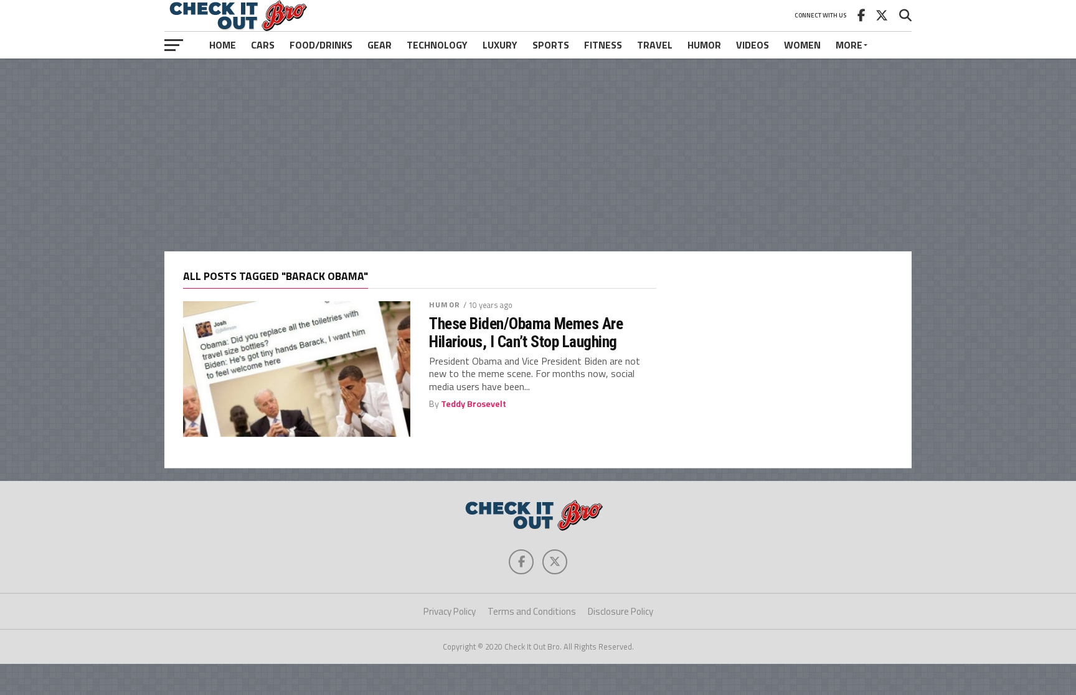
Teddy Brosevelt (473, 404)
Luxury (500, 44)
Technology (437, 44)
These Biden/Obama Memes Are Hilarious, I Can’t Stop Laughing (526, 332)
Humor (704, 44)
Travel (654, 44)
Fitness (603, 44)
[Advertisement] (538, 155)
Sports (550, 44)
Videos (752, 44)
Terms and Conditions (532, 611)
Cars (263, 44)
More (849, 44)
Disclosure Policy (620, 611)
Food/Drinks (321, 44)
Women (802, 44)
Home (222, 44)
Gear (379, 44)
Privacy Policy (449, 611)
